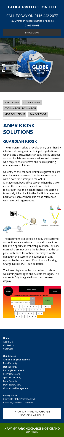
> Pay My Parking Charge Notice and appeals (32, 430)
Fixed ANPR (11, 102)
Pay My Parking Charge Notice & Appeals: (32, 23)
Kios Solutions (14, 114)
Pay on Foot (38, 114)
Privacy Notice (10, 395)
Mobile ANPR (31, 102)
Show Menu (32, 32)
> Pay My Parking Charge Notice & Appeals (32, 413)
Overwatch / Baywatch (20, 108)
